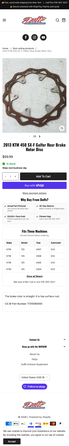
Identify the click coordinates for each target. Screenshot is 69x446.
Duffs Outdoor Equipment (34, 364)
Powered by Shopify (39, 417)
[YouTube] (43, 37)
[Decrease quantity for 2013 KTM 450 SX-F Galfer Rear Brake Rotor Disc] (4, 176)
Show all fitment (35, 276)
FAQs (34, 359)
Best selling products (23, 48)
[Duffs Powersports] (34, 405)
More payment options (34, 193)
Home (5, 48)
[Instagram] (34, 37)
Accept (12, 441)
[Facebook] (25, 37)
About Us (34, 354)
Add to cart (43, 176)
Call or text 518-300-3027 (42, 282)
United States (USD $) (33, 377)
